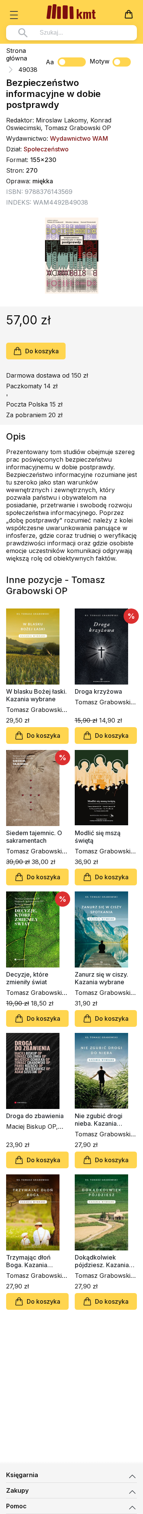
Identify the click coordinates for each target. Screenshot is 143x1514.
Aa (50, 62)
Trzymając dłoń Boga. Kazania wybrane (28, 1261)
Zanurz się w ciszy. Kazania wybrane (101, 978)
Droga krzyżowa (98, 691)
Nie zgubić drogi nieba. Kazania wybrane (98, 1119)
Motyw (99, 61)
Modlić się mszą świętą (98, 836)
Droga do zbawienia (35, 1116)
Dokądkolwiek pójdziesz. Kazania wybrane (102, 1261)
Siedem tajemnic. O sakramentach (34, 836)
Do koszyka (42, 351)
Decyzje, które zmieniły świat (27, 978)
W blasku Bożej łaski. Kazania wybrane (36, 695)
